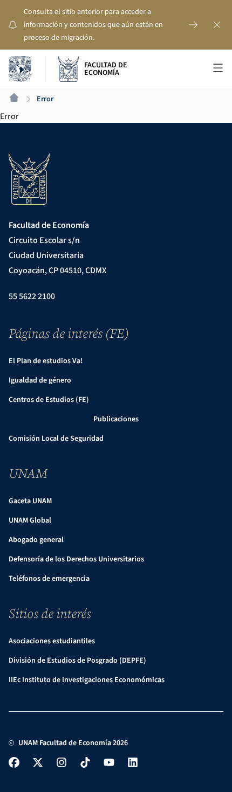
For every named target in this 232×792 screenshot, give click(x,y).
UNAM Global (30, 520)
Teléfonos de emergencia (49, 578)
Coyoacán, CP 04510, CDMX (57, 270)
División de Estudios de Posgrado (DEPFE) (77, 660)
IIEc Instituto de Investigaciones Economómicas (87, 680)
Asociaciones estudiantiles (52, 641)
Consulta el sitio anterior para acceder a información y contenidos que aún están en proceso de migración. (93, 24)
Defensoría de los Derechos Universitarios (76, 559)
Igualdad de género (40, 380)
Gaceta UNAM (30, 501)
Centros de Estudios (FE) (49, 399)
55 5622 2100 (32, 296)
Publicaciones (116, 419)
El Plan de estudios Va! (46, 361)
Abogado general (36, 539)
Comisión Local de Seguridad (56, 438)
